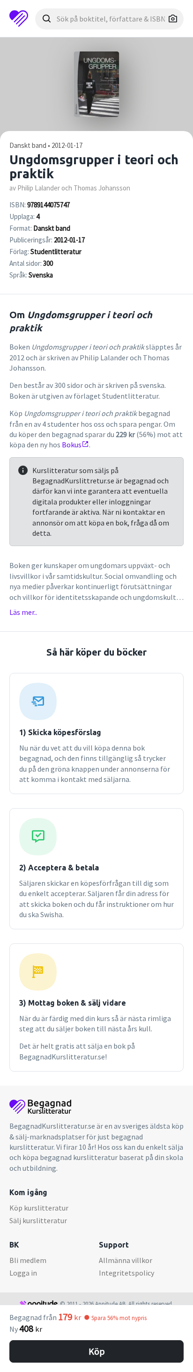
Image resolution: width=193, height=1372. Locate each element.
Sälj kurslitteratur (38, 1220)
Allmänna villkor (125, 1260)
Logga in (23, 1272)
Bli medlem (27, 1260)
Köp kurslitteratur (38, 1207)
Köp (97, 1351)
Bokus (72, 444)
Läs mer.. (23, 612)
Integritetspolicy (126, 1272)
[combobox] (109, 18)
